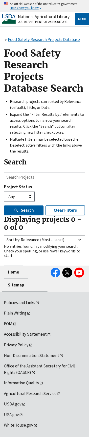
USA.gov (11, 414)
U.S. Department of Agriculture (42, 21)
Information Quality (21, 383)
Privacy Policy (16, 345)
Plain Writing (15, 313)
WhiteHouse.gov (18, 425)
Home (13, 272)
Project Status (18, 187)
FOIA (8, 323)
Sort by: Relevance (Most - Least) (35, 239)
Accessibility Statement (25, 334)
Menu (82, 19)
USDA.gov (13, 404)
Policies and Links (19, 302)
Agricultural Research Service (30, 393)
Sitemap (16, 285)
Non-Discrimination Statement (31, 355)
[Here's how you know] (44, 6)
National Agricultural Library (43, 16)
